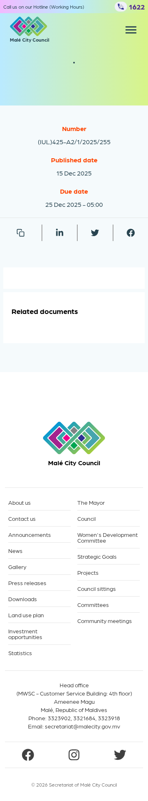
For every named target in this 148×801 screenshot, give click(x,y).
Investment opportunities (25, 634)
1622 (137, 6)
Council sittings (96, 589)
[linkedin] (60, 233)
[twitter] (95, 233)
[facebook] (131, 233)
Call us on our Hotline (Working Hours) (43, 6)
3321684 (84, 717)
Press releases (27, 583)
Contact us (22, 518)
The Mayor (91, 502)
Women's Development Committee (107, 537)
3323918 (109, 717)
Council (86, 518)
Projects (88, 572)
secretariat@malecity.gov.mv (82, 726)
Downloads (22, 599)
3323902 (59, 717)
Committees (93, 605)
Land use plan (26, 615)
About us (19, 502)
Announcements (29, 535)
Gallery (17, 567)
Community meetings (104, 621)
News (15, 551)
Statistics (20, 653)
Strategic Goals (97, 556)
